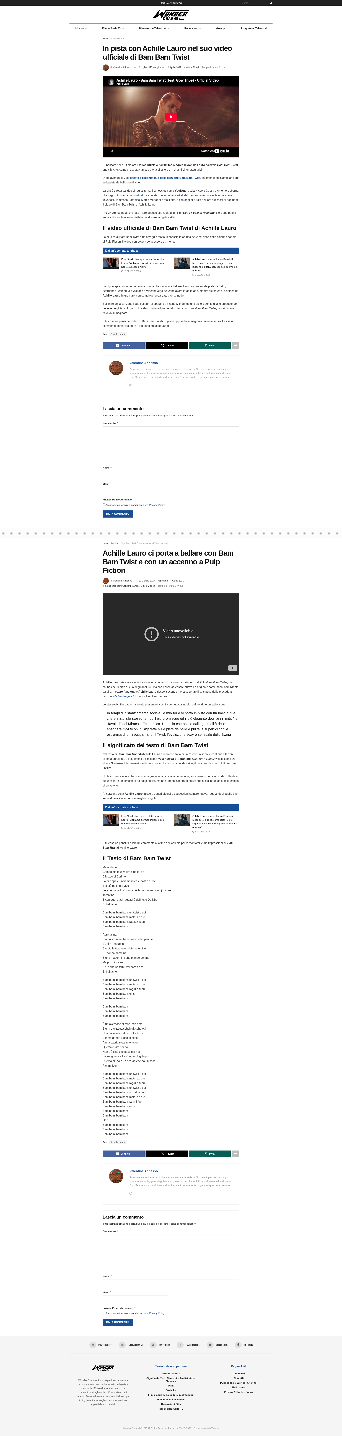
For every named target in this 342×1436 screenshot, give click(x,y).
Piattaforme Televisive (152, 28)
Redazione (238, 1387)
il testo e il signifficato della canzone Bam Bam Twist (165, 177)
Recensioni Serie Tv (171, 1408)
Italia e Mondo (118, 38)
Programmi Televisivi (254, 28)
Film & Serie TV (111, 28)
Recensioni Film (171, 1404)
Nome (107, 467)
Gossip (220, 28)
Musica (79, 28)
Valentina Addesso (122, 67)
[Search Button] (270, 3)
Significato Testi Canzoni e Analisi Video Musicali (145, 543)
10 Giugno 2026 (132, 271)
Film (170, 1385)
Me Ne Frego (121, 696)
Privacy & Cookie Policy (238, 1392)
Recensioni (191, 28)
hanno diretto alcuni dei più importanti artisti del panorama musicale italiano (176, 195)
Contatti (239, 1378)
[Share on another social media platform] (235, 345)
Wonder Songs (171, 1373)
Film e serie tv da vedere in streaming (171, 1394)
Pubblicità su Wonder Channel (238, 1382)
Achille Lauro (118, 334)
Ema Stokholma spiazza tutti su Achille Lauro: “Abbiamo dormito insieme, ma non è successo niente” (142, 263)
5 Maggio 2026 (202, 275)
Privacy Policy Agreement (119, 499)
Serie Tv (171, 1390)
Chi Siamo (239, 1373)
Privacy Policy (156, 504)
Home (105, 38)
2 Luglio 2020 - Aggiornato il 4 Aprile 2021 (160, 67)
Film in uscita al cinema (171, 1399)
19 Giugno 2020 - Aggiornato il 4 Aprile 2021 (161, 580)
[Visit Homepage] (171, 14)
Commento (110, 423)
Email (107, 483)
